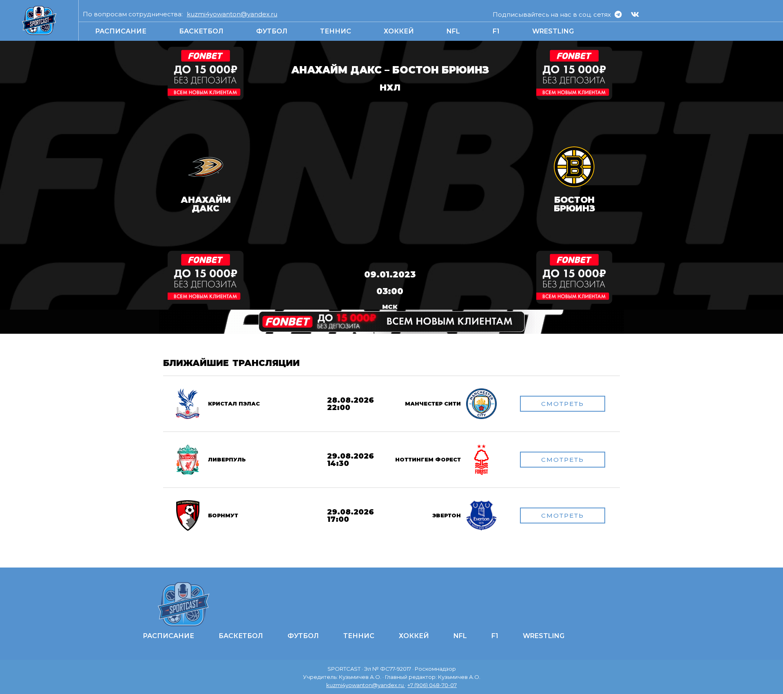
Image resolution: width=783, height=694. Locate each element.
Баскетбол (201, 31)
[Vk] (635, 14)
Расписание (120, 31)
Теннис (335, 31)
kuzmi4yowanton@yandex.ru (232, 14)
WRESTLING (553, 31)
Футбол (272, 31)
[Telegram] (618, 14)
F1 (496, 31)
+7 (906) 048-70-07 (432, 685)
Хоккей (399, 31)
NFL (453, 31)
